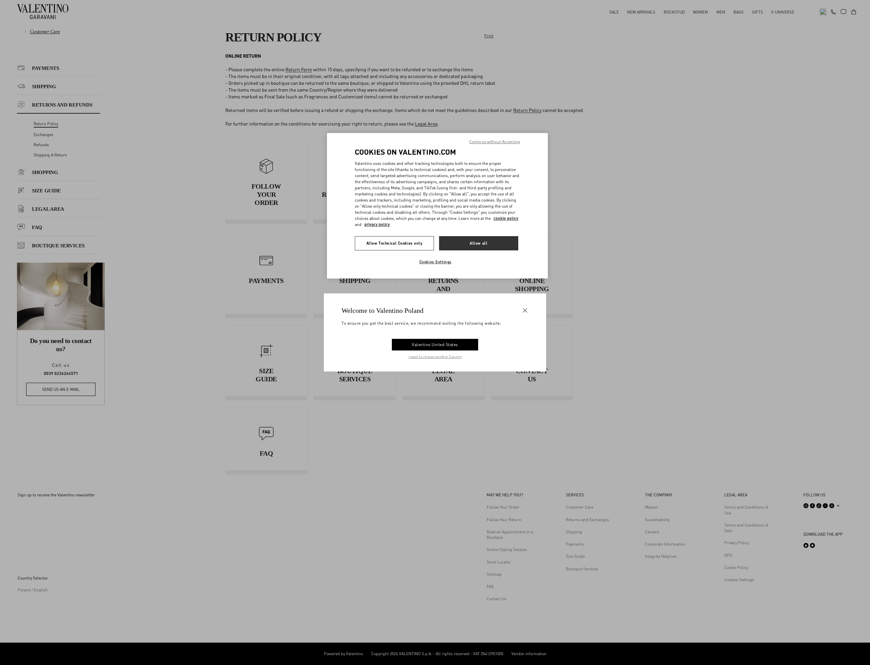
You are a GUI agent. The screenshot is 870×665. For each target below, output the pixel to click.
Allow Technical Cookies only (394, 243)
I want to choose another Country (435, 357)
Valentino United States (435, 344)
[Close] (525, 310)
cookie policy (505, 218)
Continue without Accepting (494, 141)
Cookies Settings (435, 261)
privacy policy (377, 224)
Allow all (478, 243)
